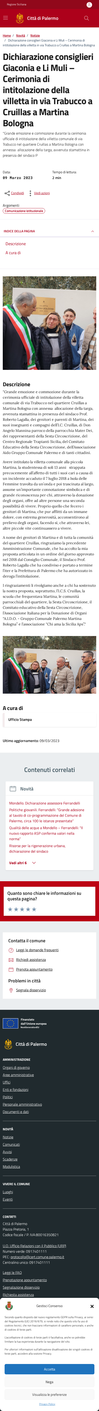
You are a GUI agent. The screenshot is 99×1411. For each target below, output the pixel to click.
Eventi (8, 1199)
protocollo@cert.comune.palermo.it (37, 1257)
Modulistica (11, 1166)
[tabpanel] (49, 828)
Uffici (6, 1082)
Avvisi (7, 1152)
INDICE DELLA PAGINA (19, 231)
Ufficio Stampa (20, 719)
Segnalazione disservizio (21, 1287)
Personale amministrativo (22, 1104)
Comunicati (11, 1144)
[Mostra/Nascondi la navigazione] (5, 18)
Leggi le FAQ (12, 1272)
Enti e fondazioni (15, 1089)
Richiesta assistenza (18, 1294)
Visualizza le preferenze (49, 1394)
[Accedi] (89, 4)
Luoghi (8, 1192)
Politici (8, 1097)
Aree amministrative (18, 1075)
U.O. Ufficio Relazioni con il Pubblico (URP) (34, 1246)
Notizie (8, 1137)
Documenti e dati (16, 1111)
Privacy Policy (47, 1404)
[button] (92, 1306)
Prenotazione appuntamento (25, 1280)
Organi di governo (16, 1067)
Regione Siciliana (16, 4)
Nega (49, 1381)
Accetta (49, 1369)
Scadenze (10, 1159)
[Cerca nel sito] (86, 18)
